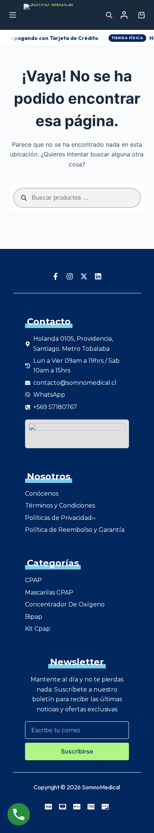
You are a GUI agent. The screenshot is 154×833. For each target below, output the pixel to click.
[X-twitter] (84, 276)
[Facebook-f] (56, 276)
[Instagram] (70, 276)
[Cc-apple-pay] (77, 806)
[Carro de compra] (140, 15)
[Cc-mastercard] (63, 806)
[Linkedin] (98, 276)
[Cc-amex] (91, 806)
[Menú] (12, 15)
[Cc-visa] (48, 806)
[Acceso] (124, 15)
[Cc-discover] (105, 806)
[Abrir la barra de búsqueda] (109, 15)
